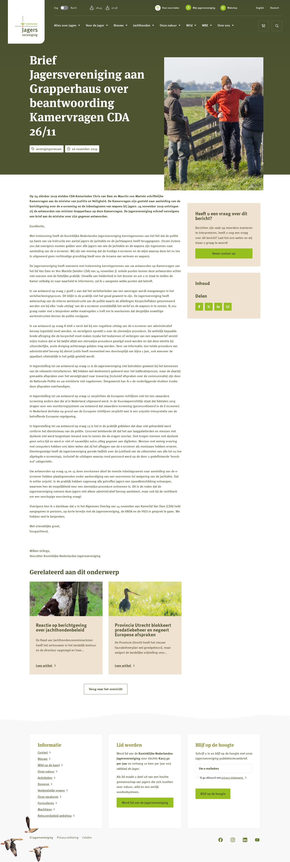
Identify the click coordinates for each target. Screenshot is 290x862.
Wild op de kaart (49, 764)
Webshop (232, 8)
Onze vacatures (48, 796)
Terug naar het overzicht (106, 689)
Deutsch (274, 8)
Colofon (87, 837)
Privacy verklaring (67, 837)
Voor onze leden (170, 7)
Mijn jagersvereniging (204, 7)
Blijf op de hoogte (212, 793)
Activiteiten (45, 777)
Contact (43, 752)
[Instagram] (233, 840)
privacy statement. (232, 777)
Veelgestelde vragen (51, 790)
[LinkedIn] (245, 840)
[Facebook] (220, 840)
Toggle (64, 8)
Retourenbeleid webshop (55, 815)
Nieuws (43, 758)
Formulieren (46, 802)
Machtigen (45, 809)
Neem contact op (223, 253)
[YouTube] (257, 840)
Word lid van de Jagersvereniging (145, 802)
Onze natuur (46, 771)
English (260, 8)
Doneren (43, 783)
